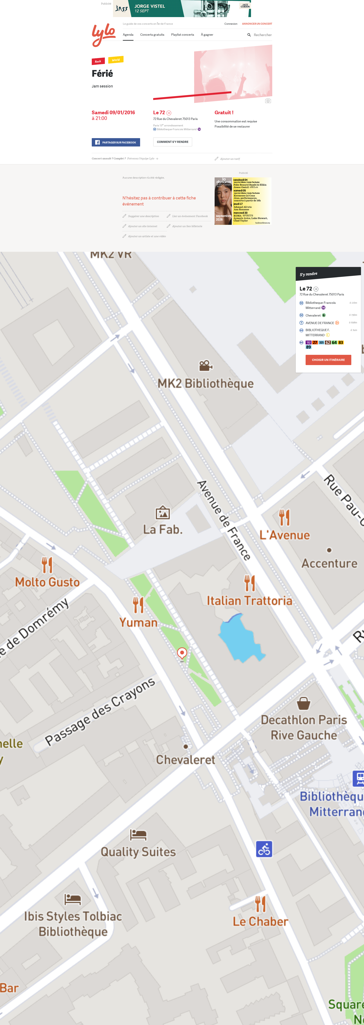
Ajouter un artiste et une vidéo (147, 236)
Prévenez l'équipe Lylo (123, 158)
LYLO (104, 35)
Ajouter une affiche (251, 101)
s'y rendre (172, 142)
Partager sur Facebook (119, 142)
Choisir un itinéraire (328, 360)
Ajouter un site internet (142, 226)
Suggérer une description (143, 216)
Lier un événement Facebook (190, 216)
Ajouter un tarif (230, 159)
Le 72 (159, 112)
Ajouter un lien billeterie (187, 226)
